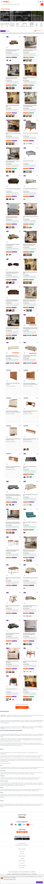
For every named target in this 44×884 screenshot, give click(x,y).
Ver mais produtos (22, 707)
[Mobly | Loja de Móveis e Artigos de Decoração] (6, 1)
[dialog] (22, 879)
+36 (33, 171)
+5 (33, 254)
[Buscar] (42, 4)
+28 (15, 504)
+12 (33, 60)
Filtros (3, 31)
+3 (33, 504)
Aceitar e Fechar (39, 882)
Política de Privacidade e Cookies (10, 879)
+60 (16, 115)
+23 (33, 310)
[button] (8, 31)
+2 (33, 143)
